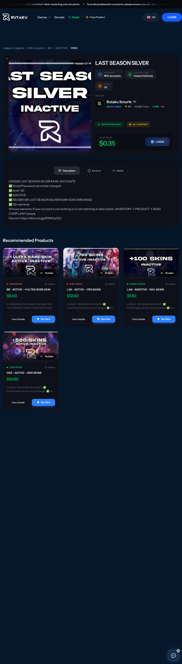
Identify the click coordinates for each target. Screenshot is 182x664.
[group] (50, 105)
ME (50, 48)
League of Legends (13, 48)
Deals (75, 17)
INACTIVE (61, 48)
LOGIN (172, 17)
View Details (18, 319)
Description (69, 170)
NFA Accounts (36, 48)
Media (120, 170)
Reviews (96, 170)
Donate (59, 17)
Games (42, 17)
